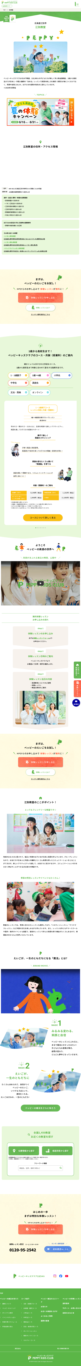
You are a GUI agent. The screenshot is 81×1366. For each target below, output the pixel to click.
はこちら (60, 1249)
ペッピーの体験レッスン (72, 1298)
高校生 (35, 383)
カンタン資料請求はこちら (40, 314)
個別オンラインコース (31, 1336)
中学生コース (28, 1317)
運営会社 (18, 1348)
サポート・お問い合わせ (72, 1308)
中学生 (14, 383)
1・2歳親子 (16, 375)
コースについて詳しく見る (43, 517)
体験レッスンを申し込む (43, 297)
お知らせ (44, 1306)
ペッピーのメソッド (9, 1308)
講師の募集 (45, 1321)
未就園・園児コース (30, 1308)
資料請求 (66, 1303)
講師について (6, 1304)
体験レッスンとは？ (43, 307)
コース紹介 (25, 1298)
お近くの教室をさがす (49, 1311)
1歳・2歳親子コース (30, 1304)
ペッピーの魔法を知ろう (9, 1298)
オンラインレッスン (30, 1331)
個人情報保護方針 (63, 1348)
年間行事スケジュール (9, 1322)
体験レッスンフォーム (41, 638)
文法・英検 (16, 392)
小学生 (57, 375)
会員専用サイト (6, 6)
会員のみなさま (68, 1313)
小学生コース (28, 1313)
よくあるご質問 (47, 1316)
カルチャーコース (29, 1340)
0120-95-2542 (22, 1250)
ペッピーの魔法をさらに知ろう (40, 1108)
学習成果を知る (7, 1327)
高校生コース (28, 1322)
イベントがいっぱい (9, 1317)
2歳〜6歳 (36, 375)
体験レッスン (77, 690)
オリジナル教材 (7, 1313)
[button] (35, 527)
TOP (4, 10)
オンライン (37, 392)
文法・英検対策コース (31, 1327)
